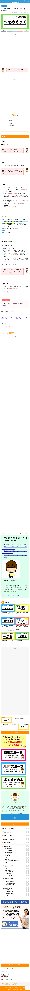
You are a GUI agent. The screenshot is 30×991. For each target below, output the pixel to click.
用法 (7, 118)
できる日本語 (16, 854)
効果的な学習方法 (16, 871)
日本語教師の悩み (16, 893)
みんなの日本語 (16, 870)
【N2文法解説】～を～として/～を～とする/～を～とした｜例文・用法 (7, 325)
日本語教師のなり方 (16, 884)
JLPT (3, 333)
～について (9, 264)
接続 (11, 120)
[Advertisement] (15, 51)
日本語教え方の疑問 (15, 866)
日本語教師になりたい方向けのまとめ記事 (15, 545)
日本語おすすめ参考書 (15, 839)
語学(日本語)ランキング (6, 979)
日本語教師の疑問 (15, 888)
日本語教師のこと (16, 891)
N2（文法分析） (16, 850)
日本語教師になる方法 (15, 878)
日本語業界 (16, 895)
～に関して (15, 264)
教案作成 (16, 859)
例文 (11, 123)
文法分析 (11, 333)
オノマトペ (16, 855)
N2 (7, 333)
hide (17, 115)
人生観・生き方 (15, 832)
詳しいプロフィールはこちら (11, 595)
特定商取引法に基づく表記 (20, 987)
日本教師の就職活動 (16, 881)
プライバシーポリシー (9, 987)
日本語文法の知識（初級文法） (16, 860)
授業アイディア (16, 857)
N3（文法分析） (16, 852)
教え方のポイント (16, 875)
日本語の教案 (15, 846)
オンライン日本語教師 (15, 828)
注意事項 (12, 125)
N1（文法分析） (16, 848)
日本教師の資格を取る (16, 883)
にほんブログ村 (5, 974)
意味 (11, 122)
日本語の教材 (15, 842)
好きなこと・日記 (15, 835)
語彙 (16, 862)
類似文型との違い (14, 126)
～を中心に (9, 291)
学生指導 (16, 889)
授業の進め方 (16, 873)
